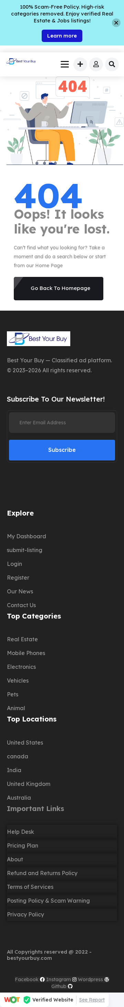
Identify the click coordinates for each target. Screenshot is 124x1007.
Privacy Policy (25, 914)
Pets (12, 694)
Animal (16, 708)
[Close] (116, 23)
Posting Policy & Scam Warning (48, 900)
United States (25, 742)
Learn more (62, 35)
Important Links (35, 808)
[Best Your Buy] (21, 62)
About (15, 859)
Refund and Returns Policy (42, 873)
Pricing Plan (22, 845)
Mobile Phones (26, 653)
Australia (19, 797)
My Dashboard (26, 536)
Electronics (21, 666)
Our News (20, 591)
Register (18, 577)
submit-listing (24, 550)
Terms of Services (30, 886)
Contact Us (21, 605)
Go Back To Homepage (60, 288)
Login (14, 563)
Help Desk (20, 831)
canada (17, 756)
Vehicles (18, 680)
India (14, 770)
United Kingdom (28, 783)
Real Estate (22, 639)
